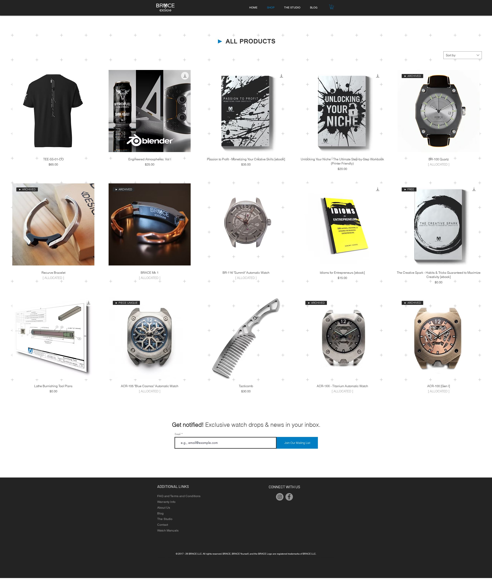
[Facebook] (289, 497)
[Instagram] (279, 497)
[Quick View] (53, 111)
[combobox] (462, 55)
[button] (332, 7)
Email (177, 434)
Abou (161, 507)
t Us (167, 507)
